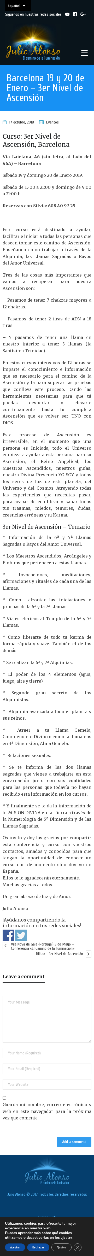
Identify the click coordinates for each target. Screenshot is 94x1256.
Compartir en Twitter (21, 935)
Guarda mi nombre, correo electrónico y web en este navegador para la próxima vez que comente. (47, 1111)
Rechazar (38, 1247)
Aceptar (15, 1247)
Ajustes (61, 1247)
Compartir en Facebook (8, 935)
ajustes (67, 1237)
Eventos (52, 122)
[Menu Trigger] (84, 53)
